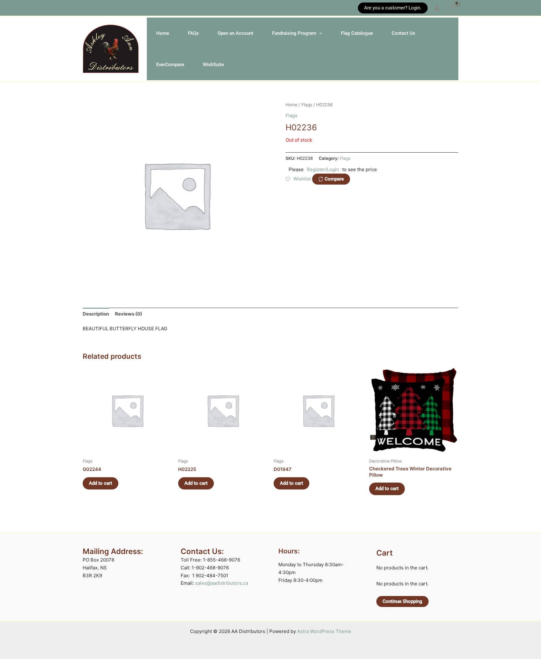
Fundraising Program (294, 33)
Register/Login (323, 169)
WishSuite (213, 64)
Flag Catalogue (357, 33)
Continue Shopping (402, 601)
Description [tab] (96, 314)
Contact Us (403, 33)
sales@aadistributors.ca (221, 583)
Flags (306, 104)
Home (162, 33)
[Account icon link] (437, 8)
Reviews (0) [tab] (128, 314)
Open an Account (235, 33)
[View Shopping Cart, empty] (452, 7)
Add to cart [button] (100, 483)
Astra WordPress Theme (324, 631)
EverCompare (170, 64)
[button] (85, 8)
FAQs (193, 33)
